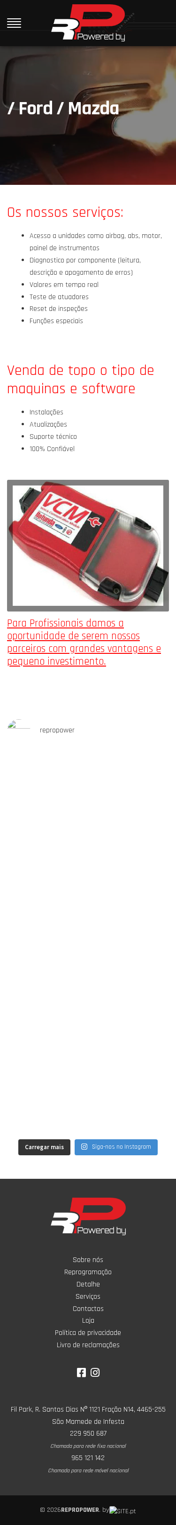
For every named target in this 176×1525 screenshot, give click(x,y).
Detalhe (88, 1284)
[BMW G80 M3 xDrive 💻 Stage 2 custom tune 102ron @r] (88, 799)
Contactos (88, 1309)
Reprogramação (88, 1272)
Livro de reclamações (88, 1345)
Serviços (88, 1297)
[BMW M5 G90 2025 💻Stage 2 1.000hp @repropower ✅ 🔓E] (88, 1085)
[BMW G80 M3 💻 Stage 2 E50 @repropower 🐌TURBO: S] (88, 990)
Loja (88, 1321)
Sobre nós (88, 1260)
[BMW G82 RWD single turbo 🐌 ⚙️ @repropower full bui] (88, 895)
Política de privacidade (88, 1333)
